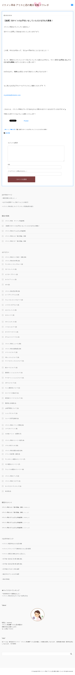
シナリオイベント (10, 428)
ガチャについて (9, 383)
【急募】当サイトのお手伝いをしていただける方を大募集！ (22, 226)
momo (11, 629)
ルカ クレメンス (9, 310)
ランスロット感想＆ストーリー (14, 459)
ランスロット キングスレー (13, 264)
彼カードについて (10, 367)
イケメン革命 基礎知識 (11, 348)
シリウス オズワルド (11, 305)
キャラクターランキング (12, 486)
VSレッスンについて (11, 357)
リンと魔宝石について (11, 388)
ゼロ (6, 284)
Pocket (26, 121)
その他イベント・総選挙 (12, 433)
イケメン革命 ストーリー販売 (13, 440)
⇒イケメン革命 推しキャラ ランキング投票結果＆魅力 (17, 206)
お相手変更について (11, 408)
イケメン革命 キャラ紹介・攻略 (14, 257)
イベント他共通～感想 (11, 454)
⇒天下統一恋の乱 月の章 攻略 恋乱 (12, 559)
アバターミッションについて (13, 377)
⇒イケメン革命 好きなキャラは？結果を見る (15, 596)
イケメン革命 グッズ (11, 476)
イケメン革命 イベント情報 (13, 425)
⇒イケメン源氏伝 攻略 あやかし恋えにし (14, 553)
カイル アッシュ (9, 279)
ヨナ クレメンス (9, 269)
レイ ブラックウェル (11, 294)
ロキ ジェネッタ (9, 321)
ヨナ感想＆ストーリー (11, 464)
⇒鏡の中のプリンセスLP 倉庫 (10, 574)
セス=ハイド (8, 315)
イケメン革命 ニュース (11, 343)
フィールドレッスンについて (13, 361)
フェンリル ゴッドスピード (13, 300)
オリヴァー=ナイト (10, 332)
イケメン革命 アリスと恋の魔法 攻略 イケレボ (25, 5)
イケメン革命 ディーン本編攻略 (14, 221)
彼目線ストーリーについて (12, 398)
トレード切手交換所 (11, 418)
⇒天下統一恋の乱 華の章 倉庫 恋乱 (12, 564)
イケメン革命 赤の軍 (11, 260)
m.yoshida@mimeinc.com (12, 95)
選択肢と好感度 (9, 403)
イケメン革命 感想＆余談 (12, 450)
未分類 (7, 133)
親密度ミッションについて (12, 372)
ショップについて (10, 413)
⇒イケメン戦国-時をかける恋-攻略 (12, 543)
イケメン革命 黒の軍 (11, 291)
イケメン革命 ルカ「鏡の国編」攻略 (15, 236)
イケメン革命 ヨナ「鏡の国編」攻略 (15, 241)
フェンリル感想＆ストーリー (13, 469)
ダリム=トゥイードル (11, 337)
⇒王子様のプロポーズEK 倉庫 (10, 569)
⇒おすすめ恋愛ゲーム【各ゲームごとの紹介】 (15, 202)
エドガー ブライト (10, 274)
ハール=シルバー (10, 327)
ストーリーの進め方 (11, 393)
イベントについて (10, 352)
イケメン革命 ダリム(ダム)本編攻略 (15, 231)
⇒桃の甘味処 (6, 579)
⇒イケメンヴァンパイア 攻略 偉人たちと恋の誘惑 (16, 548)
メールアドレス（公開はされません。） (18, 171)
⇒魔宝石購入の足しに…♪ (9, 198)
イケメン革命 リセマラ (11, 481)
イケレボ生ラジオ (10, 445)
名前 (9, 164)
